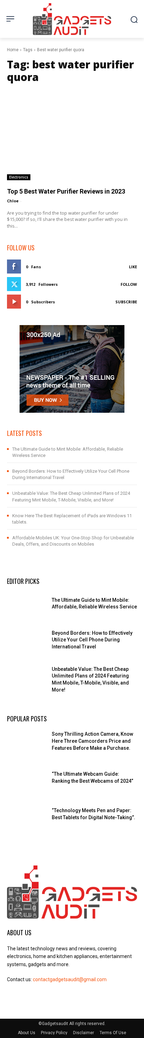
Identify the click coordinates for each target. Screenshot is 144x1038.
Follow (129, 284)
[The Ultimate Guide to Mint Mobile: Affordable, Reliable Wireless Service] (26, 606)
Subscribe (126, 301)
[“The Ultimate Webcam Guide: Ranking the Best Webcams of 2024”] (26, 780)
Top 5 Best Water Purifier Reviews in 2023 (66, 191)
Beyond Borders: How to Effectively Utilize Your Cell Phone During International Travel (92, 639)
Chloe (13, 200)
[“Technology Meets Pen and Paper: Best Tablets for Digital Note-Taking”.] (26, 817)
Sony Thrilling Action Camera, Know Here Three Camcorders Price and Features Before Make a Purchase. (92, 740)
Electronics (18, 177)
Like (133, 266)
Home (13, 49)
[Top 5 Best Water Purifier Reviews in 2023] (72, 134)
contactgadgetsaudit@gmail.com (70, 979)
